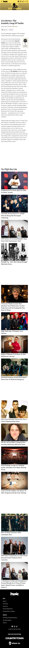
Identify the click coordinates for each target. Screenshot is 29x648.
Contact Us (5, 622)
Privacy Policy (5, 603)
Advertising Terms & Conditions (9, 611)
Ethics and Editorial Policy (8, 608)
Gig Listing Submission (7, 620)
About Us (4, 601)
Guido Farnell (14, 26)
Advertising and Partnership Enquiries (10, 617)
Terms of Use (5, 606)
